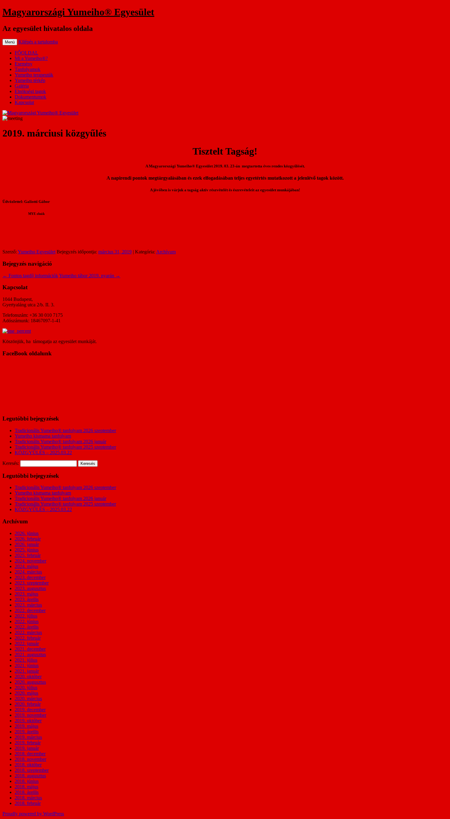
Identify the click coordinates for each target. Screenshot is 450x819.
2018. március (28, 797)
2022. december (30, 610)
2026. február (28, 538)
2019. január (27, 748)
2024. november (30, 560)
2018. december (30, 753)
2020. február (28, 704)
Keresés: (10, 463)
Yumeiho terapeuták (34, 74)
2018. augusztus (30, 775)
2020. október (28, 676)
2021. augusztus (30, 654)
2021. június (27, 665)
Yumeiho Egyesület (36, 251)
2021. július (26, 660)
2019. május (26, 726)
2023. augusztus (30, 588)
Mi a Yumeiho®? (31, 58)
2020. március (28, 698)
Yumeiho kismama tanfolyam (43, 436)
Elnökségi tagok (30, 91)
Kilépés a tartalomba (38, 41)
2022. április (27, 627)
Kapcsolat (24, 102)
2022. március (28, 632)
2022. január (27, 643)
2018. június (27, 781)
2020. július (26, 687)
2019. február (28, 742)
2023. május (26, 593)
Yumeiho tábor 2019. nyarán (89, 275)
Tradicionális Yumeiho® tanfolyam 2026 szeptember (65, 430)
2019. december (30, 709)
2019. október (28, 720)
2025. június (27, 549)
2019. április (27, 731)
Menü (10, 42)
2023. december (30, 577)
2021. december (30, 649)
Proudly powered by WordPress (33, 813)
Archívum (166, 251)
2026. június (27, 533)
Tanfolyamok (27, 69)
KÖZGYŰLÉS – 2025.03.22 (43, 452)
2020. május (26, 693)
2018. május (26, 786)
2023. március (28, 605)
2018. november (30, 759)
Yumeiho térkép (30, 80)
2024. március (28, 571)
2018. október (28, 764)
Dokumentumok (30, 96)
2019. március (28, 737)
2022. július (26, 616)
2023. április (27, 599)
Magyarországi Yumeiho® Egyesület (78, 11)
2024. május (26, 566)
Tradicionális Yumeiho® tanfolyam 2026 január (60, 441)
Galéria (22, 85)
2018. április (27, 792)
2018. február (28, 803)
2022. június (27, 621)
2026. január (27, 544)
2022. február (28, 638)
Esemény (23, 63)
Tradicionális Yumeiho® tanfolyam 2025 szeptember (65, 447)
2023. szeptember (32, 582)
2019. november (30, 715)
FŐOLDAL (26, 52)
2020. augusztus (30, 682)
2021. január (27, 671)
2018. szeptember (32, 770)
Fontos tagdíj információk (30, 275)
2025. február (28, 555)
